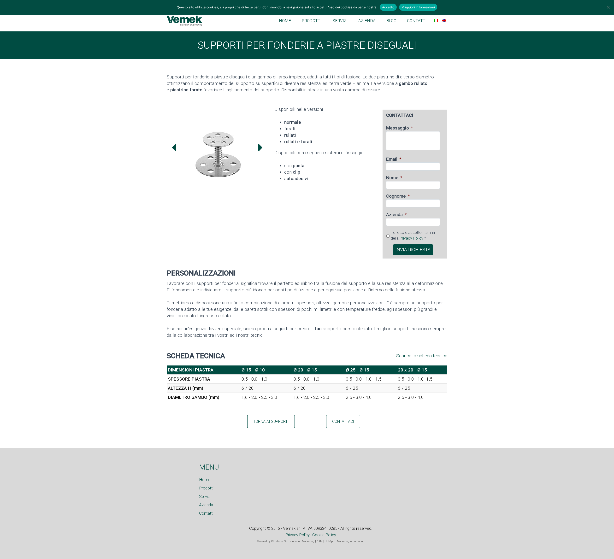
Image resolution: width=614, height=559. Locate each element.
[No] (608, 7)
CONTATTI (417, 20)
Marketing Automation (350, 541)
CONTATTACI (343, 421)
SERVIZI (340, 20)
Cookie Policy (324, 534)
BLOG (391, 20)
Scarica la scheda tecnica (421, 356)
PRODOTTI (312, 20)
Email (393, 159)
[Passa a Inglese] (444, 20)
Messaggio (399, 128)
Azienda (396, 214)
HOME (285, 20)
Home (204, 479)
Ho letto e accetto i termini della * (413, 235)
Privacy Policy (411, 238)
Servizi (204, 496)
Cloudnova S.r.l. (280, 541)
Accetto (388, 7)
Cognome (398, 196)
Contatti (206, 513)
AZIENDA (367, 20)
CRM (320, 541)
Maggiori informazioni (418, 7)
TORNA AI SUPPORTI (271, 421)
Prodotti (206, 488)
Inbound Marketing (302, 541)
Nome (394, 177)
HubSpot (330, 541)
